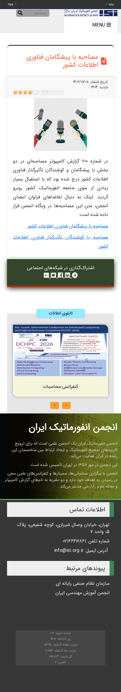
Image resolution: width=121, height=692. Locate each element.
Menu (99, 25)
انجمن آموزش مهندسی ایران (83, 593)
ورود (10, 3)
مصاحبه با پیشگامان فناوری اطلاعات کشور (67, 226)
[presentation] (66, 405)
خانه (111, 4)
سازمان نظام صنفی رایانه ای (83, 583)
